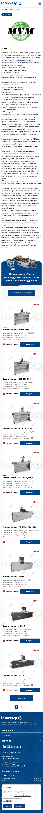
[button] (38, 317)
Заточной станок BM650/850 (16, 330)
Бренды (11, 9)
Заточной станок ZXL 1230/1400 (18, 478)
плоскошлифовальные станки (12, 62)
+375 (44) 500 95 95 (11, 747)
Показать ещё (21, 698)
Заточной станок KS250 (14, 626)
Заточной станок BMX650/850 (17, 379)
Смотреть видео (12, 344)
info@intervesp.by (10, 758)
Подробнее (30, 344)
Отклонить (19, 806)
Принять (8, 806)
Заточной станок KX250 (14, 675)
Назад (7, 15)
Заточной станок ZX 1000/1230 (17, 428)
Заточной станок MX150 (14, 577)
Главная (4, 9)
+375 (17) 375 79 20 (10, 753)
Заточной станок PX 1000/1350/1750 (20, 527)
